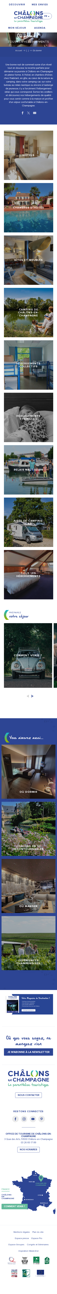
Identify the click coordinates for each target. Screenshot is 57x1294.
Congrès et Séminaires (38, 1244)
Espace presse (22, 1238)
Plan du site (37, 1232)
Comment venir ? (14, 1206)
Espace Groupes (16, 1244)
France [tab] (6, 1189)
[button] (30, 15)
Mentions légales (22, 1232)
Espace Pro (36, 1238)
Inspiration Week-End (28, 1251)
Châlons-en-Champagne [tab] (8, 1197)
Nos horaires (28, 1149)
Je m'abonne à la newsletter (28, 1052)
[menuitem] (17, 4)
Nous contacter (28, 1095)
